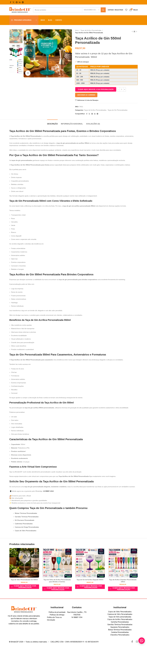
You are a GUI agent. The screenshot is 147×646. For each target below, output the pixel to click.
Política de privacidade (57, 612)
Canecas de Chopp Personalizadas (27, 527)
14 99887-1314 (48, 491)
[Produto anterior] (132, 31)
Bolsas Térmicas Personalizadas (26, 513)
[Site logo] (20, 10)
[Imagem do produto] (24, 563)
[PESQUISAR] (103, 9)
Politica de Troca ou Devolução (54, 618)
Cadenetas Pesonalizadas (24, 523)
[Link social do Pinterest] (16, 2)
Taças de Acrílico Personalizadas (91, 30)
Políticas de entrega (57, 615)
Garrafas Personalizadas (120, 622)
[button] (95, 89)
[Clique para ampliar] (28, 73)
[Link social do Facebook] (10, 2)
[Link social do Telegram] (22, 2)
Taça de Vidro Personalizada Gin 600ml (24, 579)
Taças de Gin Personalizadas (117, 110)
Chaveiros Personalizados (119, 635)
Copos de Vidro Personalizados (25, 530)
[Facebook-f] (132, 641)
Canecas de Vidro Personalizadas (120, 614)
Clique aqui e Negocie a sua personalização (96, 89)
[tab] (52, 122)
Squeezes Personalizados (119, 627)
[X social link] (13, 2)
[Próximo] (136, 31)
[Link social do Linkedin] (19, 2)
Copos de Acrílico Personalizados (119, 619)
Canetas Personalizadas (120, 632)
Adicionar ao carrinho (86, 95)
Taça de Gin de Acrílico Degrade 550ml (90, 579)
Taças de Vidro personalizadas (119, 617)
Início (77, 30)
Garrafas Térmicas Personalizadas (27, 517)
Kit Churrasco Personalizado (24, 520)
